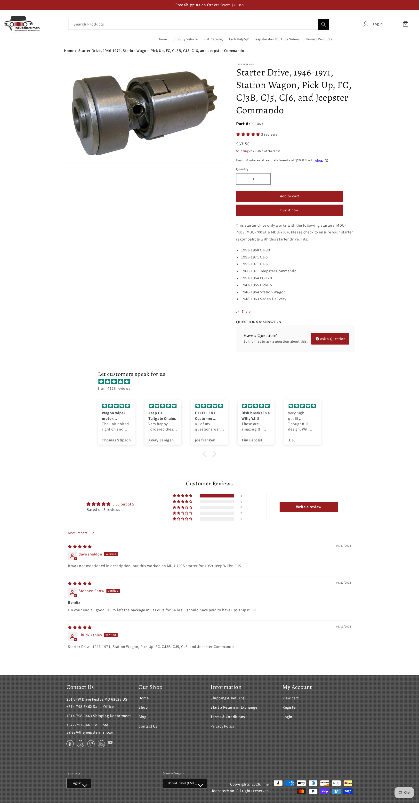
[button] (238, 39)
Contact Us (147, 726)
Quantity (242, 169)
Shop (143, 707)
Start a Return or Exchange (234, 707)
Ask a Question (333, 338)
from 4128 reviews (114, 388)
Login (287, 717)
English (77, 783)
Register (289, 707)
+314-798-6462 (79, 706)
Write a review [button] (309, 507)
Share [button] (246, 311)
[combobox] (198, 24)
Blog (142, 717)
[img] (212, 381)
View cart (290, 698)
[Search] (323, 24)
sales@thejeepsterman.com (90, 732)
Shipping (242, 151)
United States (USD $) (182, 783)
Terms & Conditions (227, 717)
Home (69, 50)
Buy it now (289, 210)
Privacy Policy (222, 726)
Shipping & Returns (227, 698)
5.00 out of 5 (123, 504)
